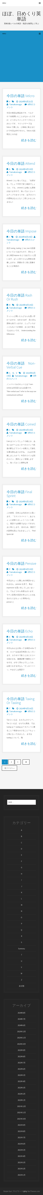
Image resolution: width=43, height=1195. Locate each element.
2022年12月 (21, 1031)
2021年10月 (21, 1119)
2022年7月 (21, 1063)
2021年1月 (21, 1175)
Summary (21, 948)
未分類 (21, 986)
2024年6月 (21, 1025)
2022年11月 (21, 1038)
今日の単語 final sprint (19, 494)
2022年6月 (21, 1069)
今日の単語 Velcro (21, 95)
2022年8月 (21, 1056)
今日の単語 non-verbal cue (21, 365)
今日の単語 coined (21, 424)
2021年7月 (21, 1137)
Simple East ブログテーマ (13, 1191)
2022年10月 (21, 1044)
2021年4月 (21, 1156)
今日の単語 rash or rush (19, 297)
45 (26, 762)
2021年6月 (21, 1144)
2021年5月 (21, 1150)
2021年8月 (21, 1131)
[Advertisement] (21, 59)
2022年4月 (21, 1081)
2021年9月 (21, 1125)
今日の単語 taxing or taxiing (21, 701)
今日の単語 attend (21, 163)
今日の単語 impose (21, 231)
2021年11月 (21, 1112)
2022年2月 (21, 1094)
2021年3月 (21, 1162)
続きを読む (28, 140)
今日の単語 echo (20, 631)
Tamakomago (15, 104)
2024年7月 (21, 1019)
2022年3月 (21, 1088)
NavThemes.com (33, 1191)
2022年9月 (21, 1050)
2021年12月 (21, 1106)
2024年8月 (21, 1013)
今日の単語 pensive (21, 563)
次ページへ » (9, 768)
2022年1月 (21, 1100)
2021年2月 (21, 1169)
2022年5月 (21, 1075)
